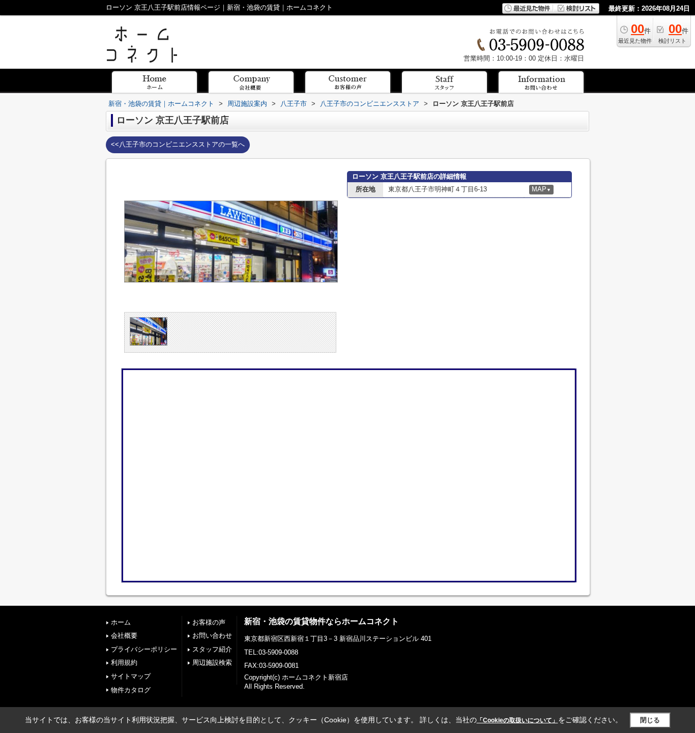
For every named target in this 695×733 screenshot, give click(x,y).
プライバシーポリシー (144, 649)
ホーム (121, 622)
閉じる (650, 720)
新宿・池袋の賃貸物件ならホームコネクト (321, 621)
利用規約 (124, 662)
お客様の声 (208, 622)
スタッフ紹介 (212, 649)
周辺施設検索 (212, 662)
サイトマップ (131, 676)
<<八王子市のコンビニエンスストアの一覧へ (178, 144)
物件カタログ (131, 690)
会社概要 (124, 635)
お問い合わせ (212, 635)
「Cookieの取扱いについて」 (517, 720)
